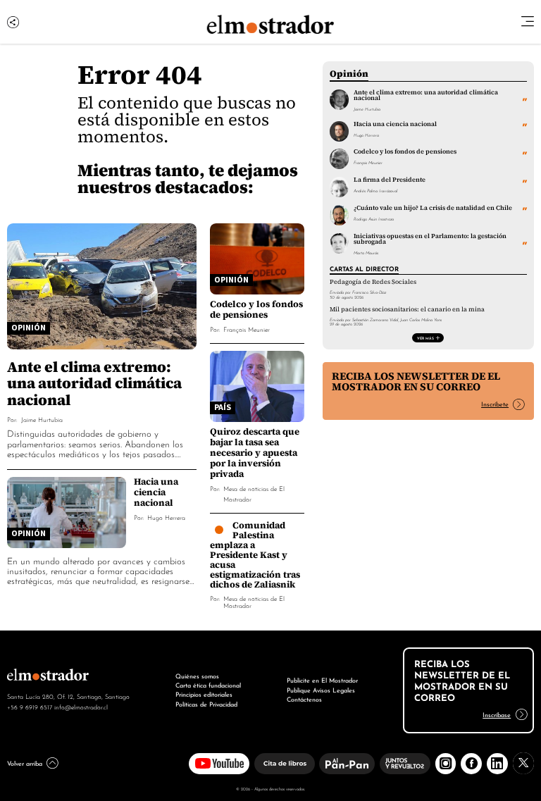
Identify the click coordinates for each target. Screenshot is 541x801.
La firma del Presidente (389, 179)
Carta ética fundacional (208, 685)
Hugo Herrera (166, 516)
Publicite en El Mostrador (322, 680)
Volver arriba (24, 763)
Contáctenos (304, 699)
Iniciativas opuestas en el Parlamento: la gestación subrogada (430, 239)
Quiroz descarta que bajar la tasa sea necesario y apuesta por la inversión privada (254, 453)
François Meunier (246, 328)
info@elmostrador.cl (81, 706)
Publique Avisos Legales (321, 689)
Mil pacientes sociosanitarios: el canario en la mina (407, 309)
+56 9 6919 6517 (29, 706)
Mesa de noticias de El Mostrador (254, 601)
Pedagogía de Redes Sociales (373, 282)
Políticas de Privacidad (206, 704)
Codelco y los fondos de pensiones (256, 309)
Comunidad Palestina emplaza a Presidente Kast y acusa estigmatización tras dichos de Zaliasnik (255, 555)
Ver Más (425, 337)
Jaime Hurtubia (42, 418)
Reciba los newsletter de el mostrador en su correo (416, 381)
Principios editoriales (203, 694)
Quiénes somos (197, 675)
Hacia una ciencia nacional (156, 492)
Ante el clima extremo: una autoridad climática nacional (94, 383)
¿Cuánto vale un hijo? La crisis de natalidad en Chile (433, 208)
